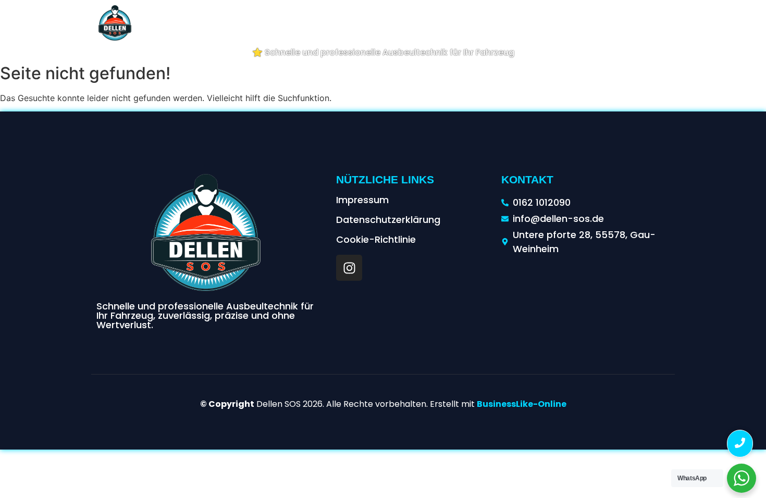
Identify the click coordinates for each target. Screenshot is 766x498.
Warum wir (415, 22)
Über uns (297, 22)
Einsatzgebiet (482, 22)
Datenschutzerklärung (388, 219)
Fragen (690, 22)
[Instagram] (349, 268)
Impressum (362, 199)
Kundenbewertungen (615, 22)
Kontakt (737, 22)
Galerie (540, 22)
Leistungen (354, 22)
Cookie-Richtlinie (376, 239)
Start (253, 22)
